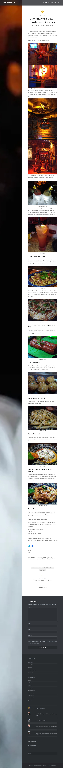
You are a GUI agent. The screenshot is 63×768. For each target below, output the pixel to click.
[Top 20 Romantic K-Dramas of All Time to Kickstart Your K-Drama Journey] (42, 724)
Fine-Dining (30, 677)
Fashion (29, 672)
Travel (50, 2)
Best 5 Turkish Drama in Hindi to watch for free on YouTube (46, 714)
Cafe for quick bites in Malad (42, 40)
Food (44, 2)
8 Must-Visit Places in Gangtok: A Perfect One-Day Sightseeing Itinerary (46, 734)
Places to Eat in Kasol (40, 708)
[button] (42, 54)
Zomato (45, 540)
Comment (30, 607)
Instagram (39, 540)
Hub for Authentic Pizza (41, 519)
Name (29, 623)
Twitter (35, 540)
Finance (29, 675)
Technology (30, 698)
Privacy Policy (54, 641)
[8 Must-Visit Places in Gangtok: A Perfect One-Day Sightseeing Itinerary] (42, 731)
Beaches (29, 662)
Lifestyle (57, 2)
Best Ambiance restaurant (37, 567)
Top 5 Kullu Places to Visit (41, 720)
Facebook (30, 540)
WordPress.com (52, 765)
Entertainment (31, 669)
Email (29, 629)
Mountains (30, 692)
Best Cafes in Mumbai (48, 567)
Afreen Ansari (40, 25)
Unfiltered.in (8, 2)
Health (29, 682)
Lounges (29, 687)
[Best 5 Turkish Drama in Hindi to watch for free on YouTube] (42, 712)
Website (30, 635)
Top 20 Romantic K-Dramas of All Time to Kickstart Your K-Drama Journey (46, 727)
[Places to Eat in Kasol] (42, 706)
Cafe (41, 15)
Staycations (30, 695)
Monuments (30, 690)
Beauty (29, 664)
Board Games (42, 570)
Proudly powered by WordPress (35, 765)
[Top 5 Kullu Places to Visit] (42, 719)
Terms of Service (33, 643)
